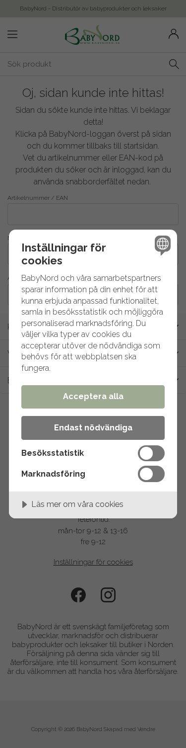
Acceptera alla (93, 396)
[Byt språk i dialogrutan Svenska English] (161, 245)
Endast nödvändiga (93, 427)
